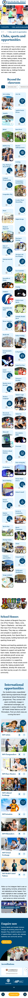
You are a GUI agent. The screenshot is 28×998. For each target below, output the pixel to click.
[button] (7, 101)
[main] (14, 501)
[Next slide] (26, 969)
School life (6, 32)
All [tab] (3, 87)
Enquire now (14, 994)
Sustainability (5, 27)
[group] (11, 971)
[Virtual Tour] (3, 994)
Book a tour (6, 942)
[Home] (14, 2)
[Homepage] (3, 32)
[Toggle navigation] (25, 994)
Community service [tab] (12, 87)
